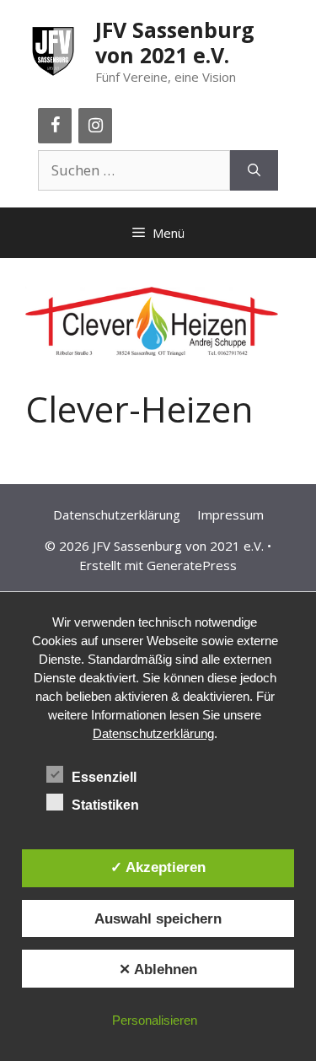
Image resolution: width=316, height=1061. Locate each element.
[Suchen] (254, 170)
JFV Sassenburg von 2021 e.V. (174, 42)
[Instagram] (95, 125)
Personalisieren (154, 1020)
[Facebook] (55, 125)
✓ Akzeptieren (158, 867)
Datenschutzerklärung (116, 514)
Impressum (230, 514)
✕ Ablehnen (158, 969)
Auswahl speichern (158, 918)
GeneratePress (192, 565)
